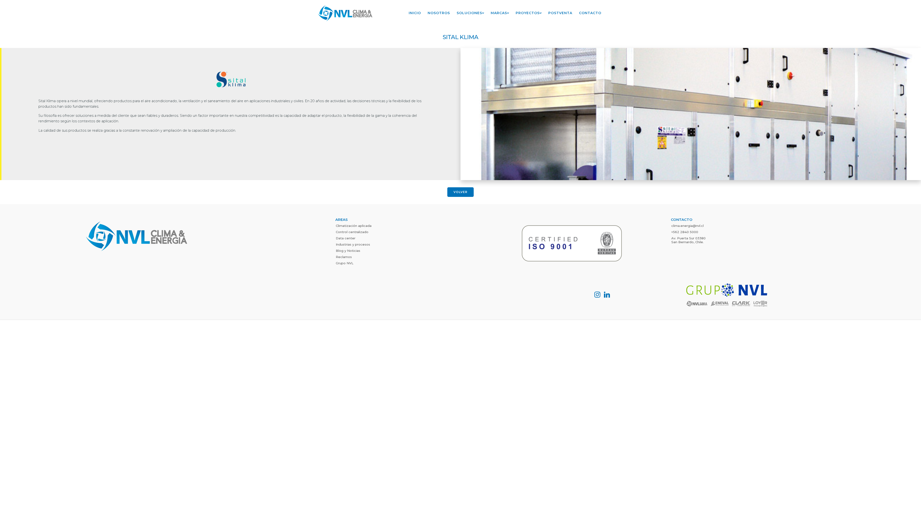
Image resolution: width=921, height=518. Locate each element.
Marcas (499, 13)
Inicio (415, 13)
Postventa (560, 13)
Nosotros (439, 13)
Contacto (590, 13)
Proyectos (528, 13)
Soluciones (469, 13)
